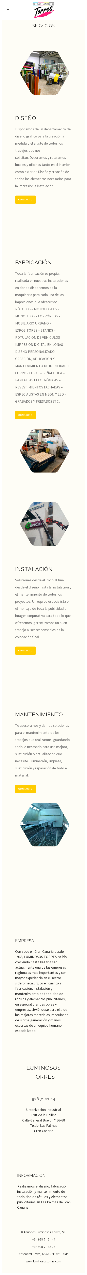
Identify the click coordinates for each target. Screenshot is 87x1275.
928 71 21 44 (43, 1099)
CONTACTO (25, 199)
